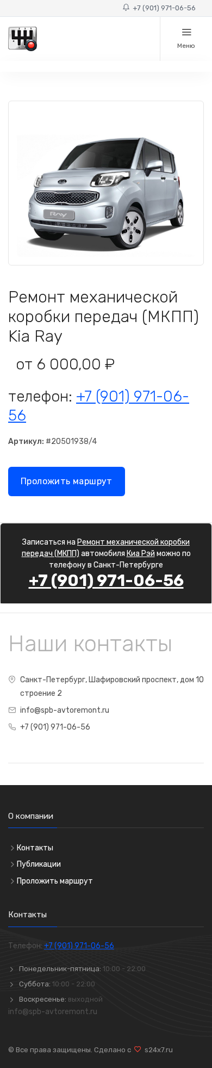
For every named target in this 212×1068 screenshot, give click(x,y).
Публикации (39, 864)
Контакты (35, 848)
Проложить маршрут (67, 481)
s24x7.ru (157, 1050)
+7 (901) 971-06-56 (162, 8)
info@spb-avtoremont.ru (64, 710)
